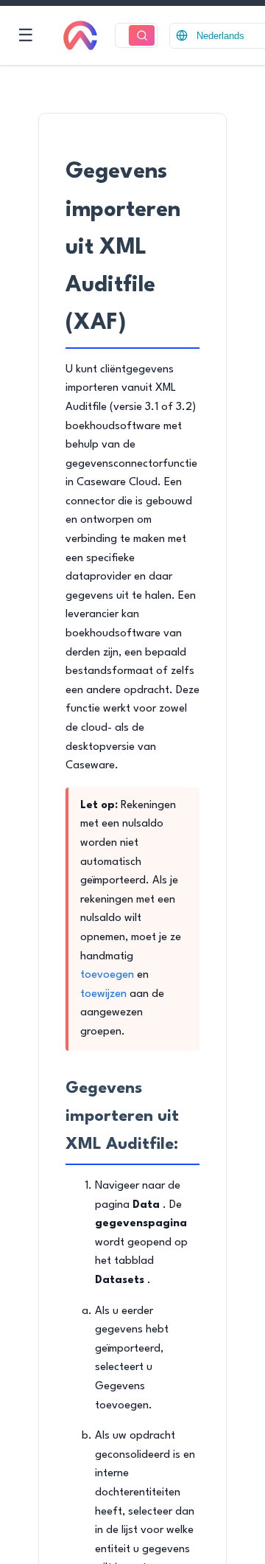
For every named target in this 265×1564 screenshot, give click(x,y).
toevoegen (107, 975)
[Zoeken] (142, 35)
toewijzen (103, 994)
